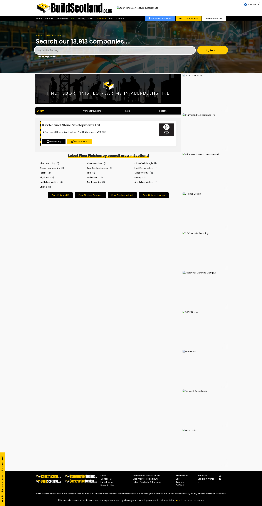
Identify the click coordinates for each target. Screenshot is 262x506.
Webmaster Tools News (145, 478)
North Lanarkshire (49, 182)
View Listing (55, 141)
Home (39, 18)
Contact (120, 18)
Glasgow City (141, 172)
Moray (137, 177)
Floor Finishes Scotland (90, 195)
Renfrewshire (94, 182)
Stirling (43, 186)
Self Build (49, 18)
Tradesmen (62, 18)
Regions (163, 110)
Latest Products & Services (147, 482)
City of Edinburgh (143, 163)
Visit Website (80, 141)
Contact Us (107, 478)
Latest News (107, 482)
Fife (89, 172)
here (177, 500)
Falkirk (43, 172)
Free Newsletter (214, 18)
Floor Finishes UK (60, 195)
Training (81, 18)
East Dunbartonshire (98, 168)
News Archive (107, 485)
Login (103, 475)
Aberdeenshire (94, 163)
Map (127, 110)
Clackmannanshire (50, 168)
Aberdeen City (47, 163)
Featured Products (161, 18)
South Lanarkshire (143, 182)
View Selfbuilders (92, 110)
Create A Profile (206, 478)
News (91, 18)
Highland (44, 177)
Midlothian (92, 177)
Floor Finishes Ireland (122, 195)
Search (214, 50)
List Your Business (188, 18)
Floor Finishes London (154, 195)
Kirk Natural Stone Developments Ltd (71, 125)
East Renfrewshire (143, 168)
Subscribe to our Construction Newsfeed (2, 478)
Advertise (101, 18)
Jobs (111, 18)
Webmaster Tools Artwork (146, 475)
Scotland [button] (252, 4)
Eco (72, 18)
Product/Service (47, 56)
